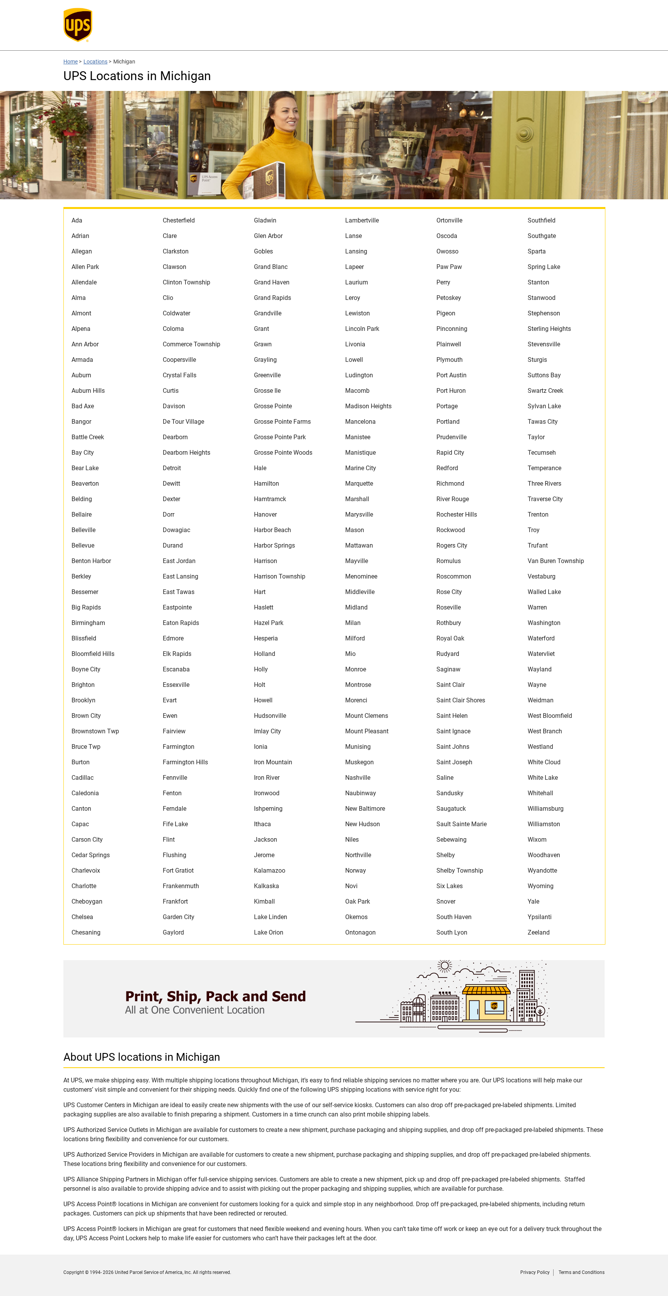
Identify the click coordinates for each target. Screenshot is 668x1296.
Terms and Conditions (582, 1272)
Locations (95, 61)
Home (70, 61)
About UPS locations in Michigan (141, 1057)
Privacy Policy (535, 1272)
